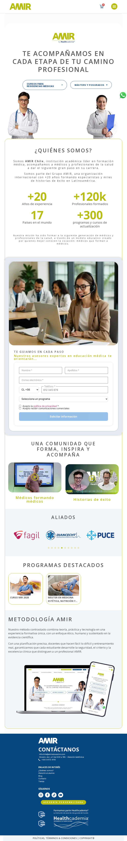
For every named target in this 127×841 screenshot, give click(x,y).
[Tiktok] (54, 794)
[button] (114, 6)
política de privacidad (45, 406)
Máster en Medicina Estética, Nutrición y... (62, 599)
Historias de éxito (92, 499)
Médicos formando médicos (35, 499)
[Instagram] (40, 794)
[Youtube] (60, 794)
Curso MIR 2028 (19, 597)
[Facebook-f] (47, 794)
